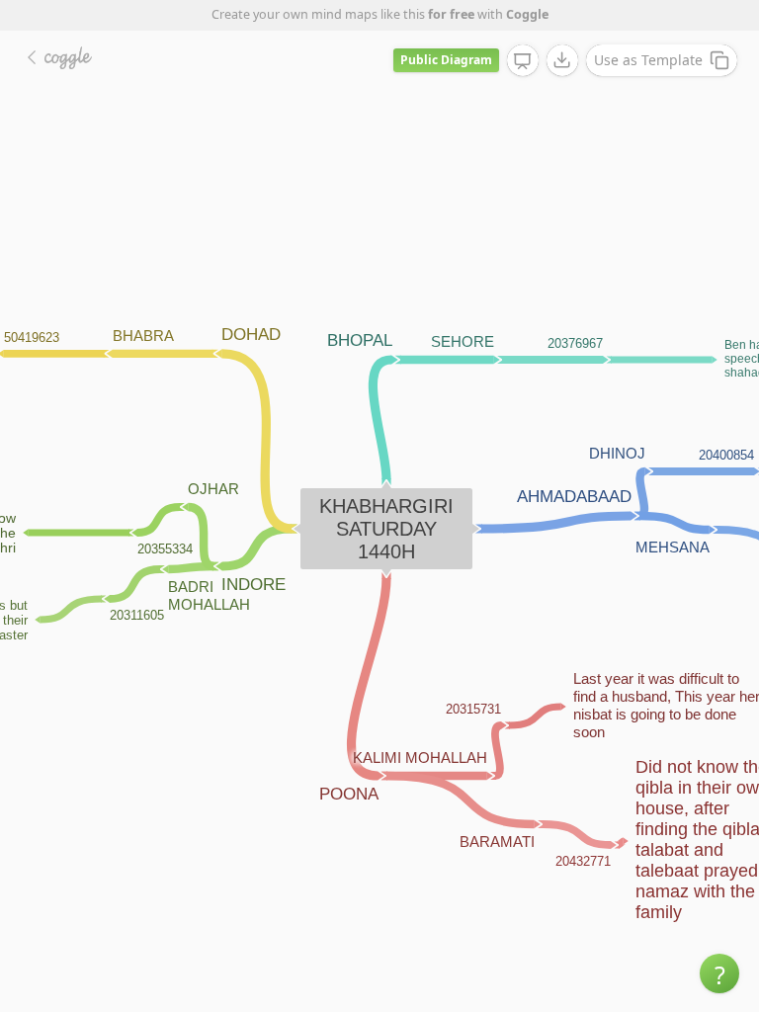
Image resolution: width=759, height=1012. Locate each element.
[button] (719, 973)
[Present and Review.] (523, 61)
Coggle (527, 14)
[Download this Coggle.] (562, 60)
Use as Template (648, 59)
